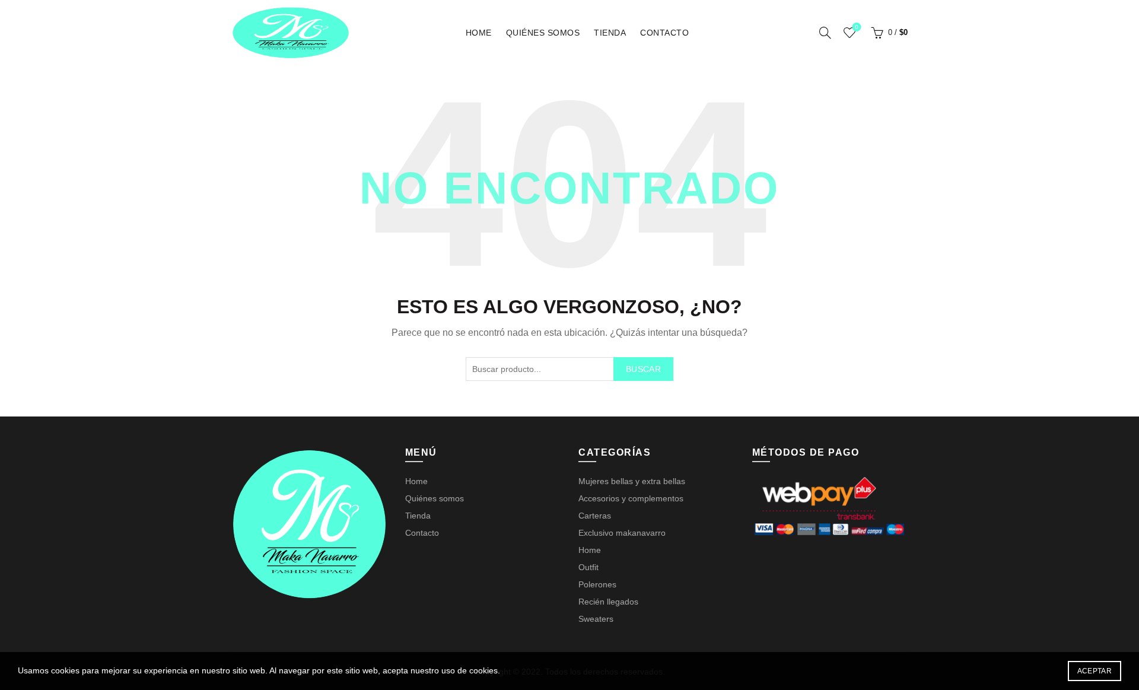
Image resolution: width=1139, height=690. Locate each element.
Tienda (610, 32)
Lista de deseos (856, 27)
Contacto (664, 32)
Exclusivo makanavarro (622, 533)
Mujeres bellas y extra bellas (631, 481)
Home (479, 32)
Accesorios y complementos (630, 498)
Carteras (594, 515)
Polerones (597, 584)
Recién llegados (608, 601)
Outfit (588, 567)
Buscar (643, 369)
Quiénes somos (543, 32)
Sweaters (595, 619)
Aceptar (1094, 671)
